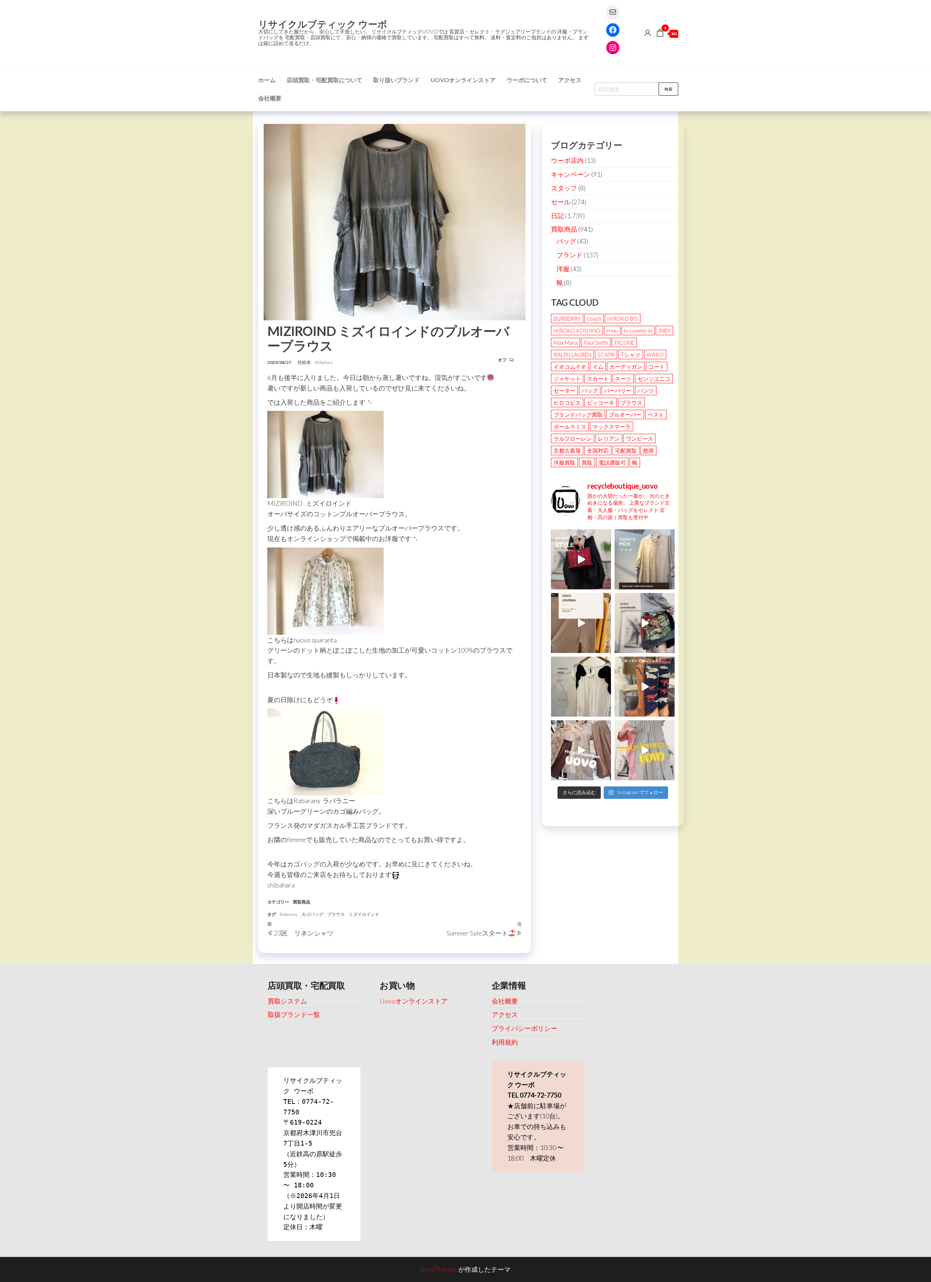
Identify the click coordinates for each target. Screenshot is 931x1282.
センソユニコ (654, 378)
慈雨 (648, 450)
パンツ (646, 390)
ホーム (267, 79)
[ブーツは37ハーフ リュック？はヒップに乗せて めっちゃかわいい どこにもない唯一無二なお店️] (645, 687)
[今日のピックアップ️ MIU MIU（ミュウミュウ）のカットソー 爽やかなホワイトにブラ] (581, 687)
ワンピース (639, 438)
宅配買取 (626, 450)
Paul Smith (596, 342)
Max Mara (566, 342)
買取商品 (301, 902)
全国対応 (598, 450)
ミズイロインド (364, 914)
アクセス (570, 79)
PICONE (624, 342)
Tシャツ (630, 354)
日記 (557, 216)
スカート (598, 378)
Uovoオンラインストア (463, 79)
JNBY (664, 330)
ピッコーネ (600, 402)
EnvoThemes (439, 1269)
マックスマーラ (611, 426)
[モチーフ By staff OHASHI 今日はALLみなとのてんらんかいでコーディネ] (645, 623)
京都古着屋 (567, 450)
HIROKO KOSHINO (577, 330)
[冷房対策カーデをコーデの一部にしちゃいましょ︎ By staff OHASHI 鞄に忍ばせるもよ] (581, 623)
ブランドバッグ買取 (578, 414)
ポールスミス (570, 426)
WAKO (655, 354)
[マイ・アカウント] (647, 33)
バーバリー (617, 390)
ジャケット (567, 378)
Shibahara (323, 362)
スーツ (623, 378)
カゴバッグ (312, 914)
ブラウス (336, 914)
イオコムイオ (570, 366)
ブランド (569, 255)
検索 (668, 89)
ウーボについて (527, 79)
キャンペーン (570, 174)
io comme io (638, 330)
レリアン (609, 438)
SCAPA (606, 354)
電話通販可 (612, 462)
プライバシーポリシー (524, 1028)
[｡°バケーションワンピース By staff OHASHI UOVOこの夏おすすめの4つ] (645, 750)
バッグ (566, 241)
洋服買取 (564, 462)
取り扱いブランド (396, 79)
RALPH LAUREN (572, 354)
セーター (564, 390)
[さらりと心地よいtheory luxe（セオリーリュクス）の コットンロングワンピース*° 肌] (645, 559)
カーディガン (626, 366)
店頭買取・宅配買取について (324, 79)
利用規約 (505, 1042)
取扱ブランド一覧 (294, 1014)
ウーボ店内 (567, 160)
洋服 (563, 269)
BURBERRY (567, 318)
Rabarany (288, 914)
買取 (587, 462)
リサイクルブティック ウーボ (322, 24)
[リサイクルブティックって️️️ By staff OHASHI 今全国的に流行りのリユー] (581, 750)
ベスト (656, 414)
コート (656, 366)
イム (597, 366)
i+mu (612, 330)
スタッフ (564, 188)
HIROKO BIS (622, 318)
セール (561, 202)
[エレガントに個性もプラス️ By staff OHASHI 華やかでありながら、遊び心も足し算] (581, 559)
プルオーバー (625, 414)
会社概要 (269, 98)
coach (594, 318)
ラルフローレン (573, 438)
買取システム (287, 1001)
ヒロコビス (567, 402)
